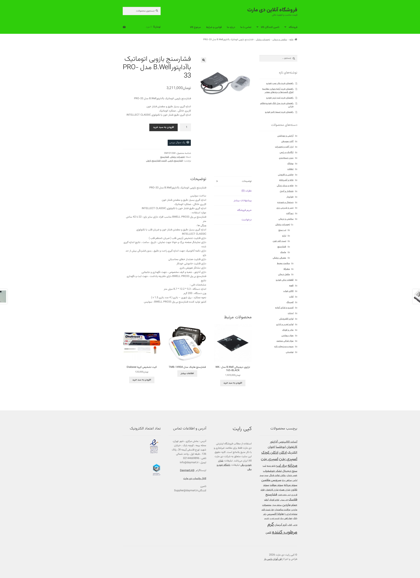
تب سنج (282, 230)
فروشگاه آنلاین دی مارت (272, 10)
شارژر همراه (284, 490)
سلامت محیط (283, 263)
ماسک (283, 252)
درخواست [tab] (247, 220)
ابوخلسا (281, 447)
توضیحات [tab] (247, 181)
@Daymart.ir (187, 470)
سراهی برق (287, 480)
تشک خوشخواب (272, 471)
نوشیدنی (290, 352)
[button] (203, 60)
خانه (291, 39)
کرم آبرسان (280, 525)
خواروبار (290, 197)
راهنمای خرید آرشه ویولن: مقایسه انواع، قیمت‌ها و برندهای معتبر (278, 90)
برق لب (281, 465)
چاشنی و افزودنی (286, 175)
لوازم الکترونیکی (286, 319)
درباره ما (231, 27)
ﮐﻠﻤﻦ (268, 532)
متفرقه (287, 269)
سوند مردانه (290, 485)
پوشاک (290, 163)
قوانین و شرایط (214, 27)
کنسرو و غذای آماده (284, 308)
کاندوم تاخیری (275, 518)
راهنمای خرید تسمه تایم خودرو (279, 112)
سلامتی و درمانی (279, 39)
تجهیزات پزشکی (263, 39)
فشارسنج (164, 157)
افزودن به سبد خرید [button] (232, 383)
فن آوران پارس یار (273, 559)
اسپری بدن (288, 459)
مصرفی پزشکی (279, 258)
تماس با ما (245, 27)
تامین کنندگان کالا (270, 27)
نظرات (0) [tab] (247, 191)
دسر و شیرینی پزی (285, 208)
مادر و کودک (288, 330)
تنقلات (290, 169)
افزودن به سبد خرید (163, 127)
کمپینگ (290, 302)
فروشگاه (293, 27)
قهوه (291, 285)
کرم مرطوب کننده (282, 528)
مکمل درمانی (284, 274)
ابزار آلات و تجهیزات (284, 147)
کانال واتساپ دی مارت (194, 479)
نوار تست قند (268, 510)
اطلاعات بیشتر (187, 373)
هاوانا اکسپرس (275, 514)
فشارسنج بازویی (175, 161)
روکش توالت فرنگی (277, 475)
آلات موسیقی (287, 141)
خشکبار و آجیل (287, 191)
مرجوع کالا (195, 27)
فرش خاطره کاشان (284, 495)
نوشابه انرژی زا (290, 514)
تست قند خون (279, 241)
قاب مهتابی (284, 500)
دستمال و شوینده (285, 202)
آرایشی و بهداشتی (285, 136)
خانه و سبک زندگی (285, 186)
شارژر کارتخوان (272, 490)
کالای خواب (288, 291)
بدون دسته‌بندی (286, 158)
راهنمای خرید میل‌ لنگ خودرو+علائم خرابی (277, 105)
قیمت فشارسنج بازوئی (156, 161)
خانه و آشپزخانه (286, 180)
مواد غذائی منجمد (285, 341)
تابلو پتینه (271, 466)
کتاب (291, 297)
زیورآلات (290, 213)
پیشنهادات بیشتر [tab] (243, 201)
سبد (266, 475)
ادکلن (283, 452)
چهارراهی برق (286, 518)
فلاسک (292, 499)
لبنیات (291, 313)
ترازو (284, 236)
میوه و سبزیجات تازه (284, 346)
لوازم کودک (274, 500)
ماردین (286, 504)
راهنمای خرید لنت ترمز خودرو (280, 98)
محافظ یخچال (277, 505)
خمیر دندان (292, 475)
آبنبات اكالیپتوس (287, 442)
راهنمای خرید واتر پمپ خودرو (280, 83)
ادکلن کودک (269, 452)
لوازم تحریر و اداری (285, 324)
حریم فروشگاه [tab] (244, 210)
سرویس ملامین (271, 480)
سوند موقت (276, 485)
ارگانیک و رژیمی (287, 152)
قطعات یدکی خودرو (285, 280)
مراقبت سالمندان (282, 510)
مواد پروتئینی (287, 335)
